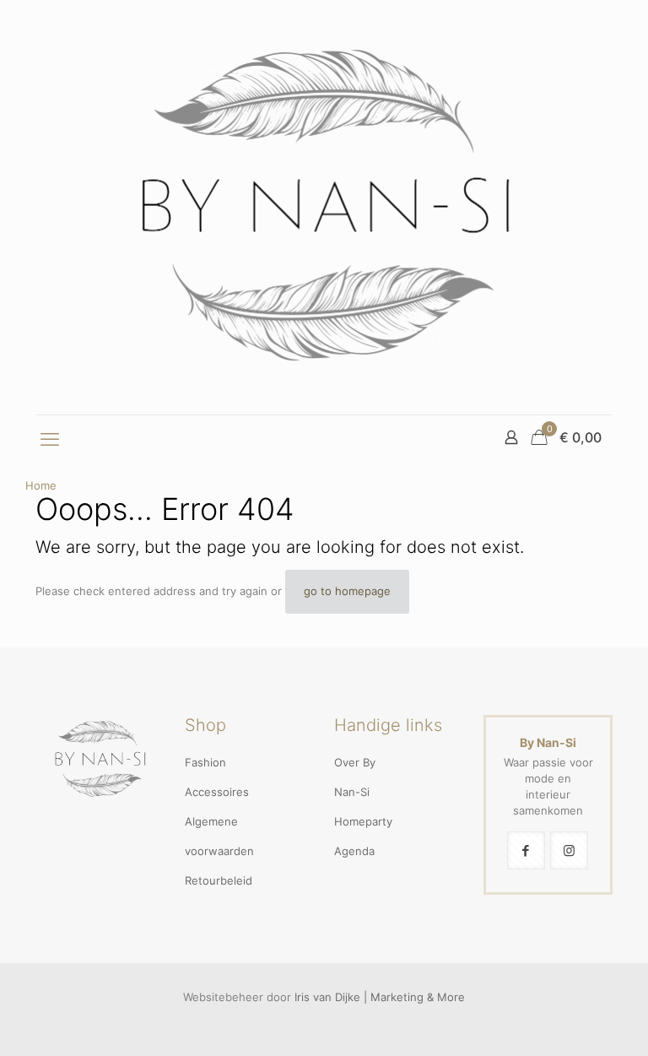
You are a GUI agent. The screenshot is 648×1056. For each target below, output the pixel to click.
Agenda (354, 851)
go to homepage (347, 591)
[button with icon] (526, 850)
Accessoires (217, 792)
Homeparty (363, 821)
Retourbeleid (218, 880)
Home (41, 485)
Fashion (205, 762)
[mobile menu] (49, 439)
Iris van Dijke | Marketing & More (379, 997)
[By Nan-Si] (324, 207)
